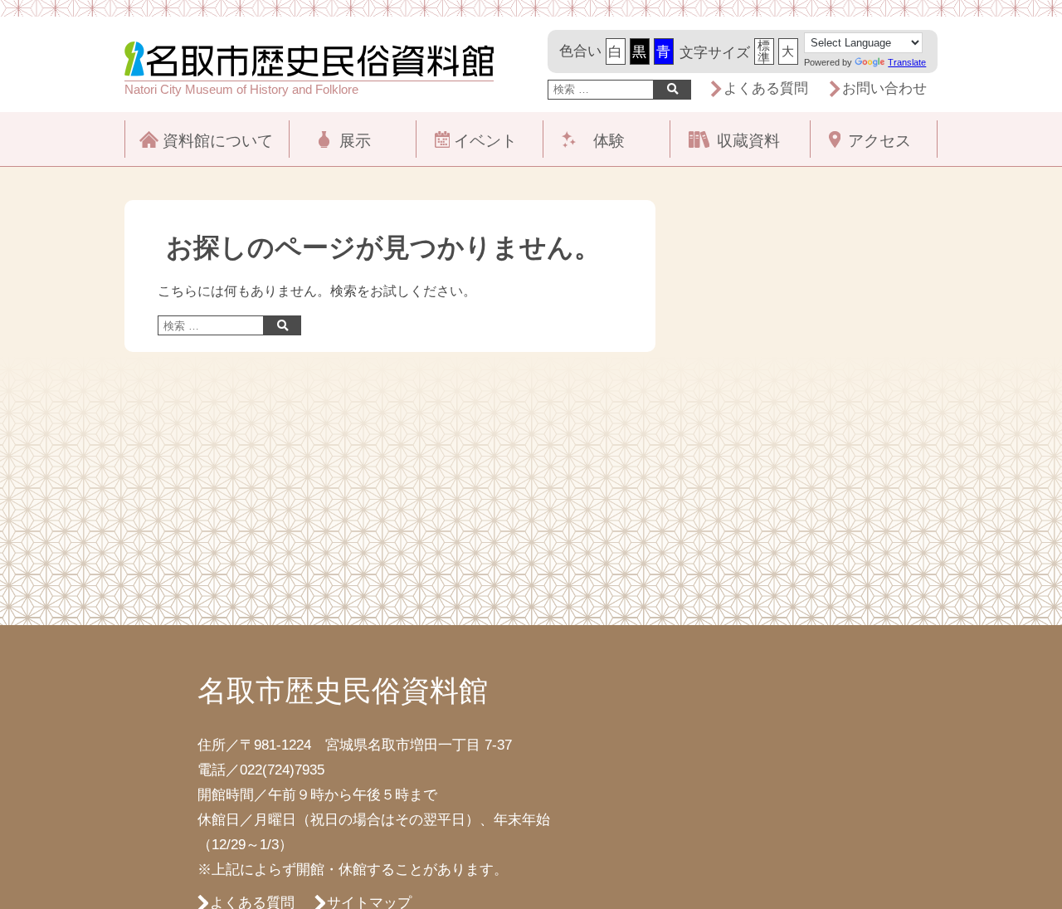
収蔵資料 (748, 140)
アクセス (879, 140)
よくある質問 (765, 88)
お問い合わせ (884, 88)
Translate (907, 62)
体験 (609, 140)
